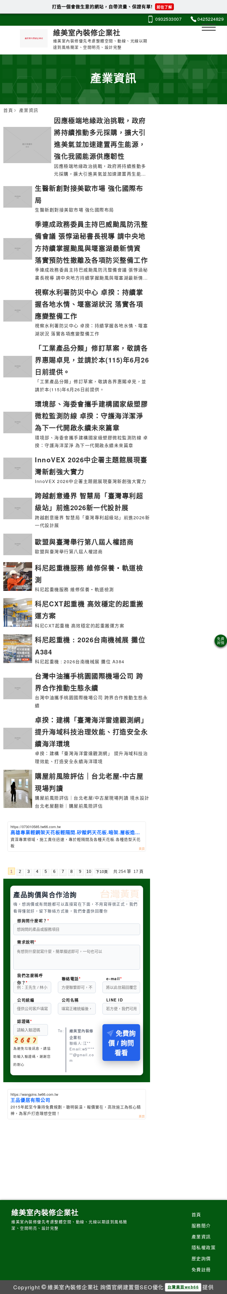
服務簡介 (201, 1225)
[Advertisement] (76, 1160)
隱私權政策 (204, 1247)
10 (88, 871)
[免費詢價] (221, 641)
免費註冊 (201, 1269)
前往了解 (164, 6)
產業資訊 (201, 1236)
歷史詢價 (201, 1258)
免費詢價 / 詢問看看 (122, 1043)
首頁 (196, 1214)
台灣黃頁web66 (183, 1287)
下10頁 (102, 871)
